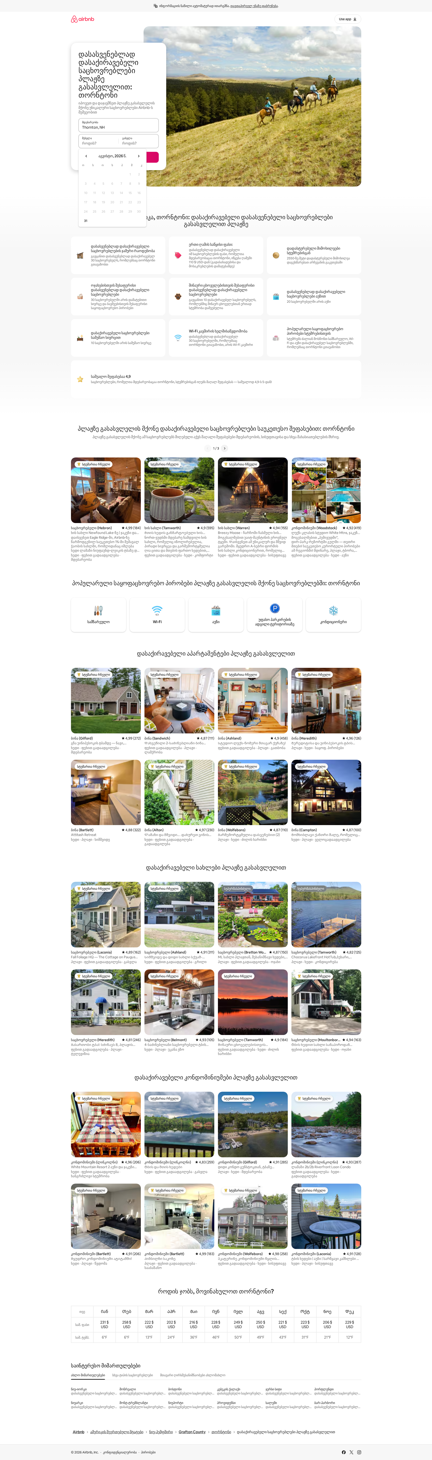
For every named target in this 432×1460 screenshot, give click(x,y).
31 (85, 221)
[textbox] (98, 143)
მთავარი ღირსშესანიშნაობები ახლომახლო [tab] (192, 1375)
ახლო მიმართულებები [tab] (88, 1375)
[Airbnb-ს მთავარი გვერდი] (82, 19)
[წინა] (207, 448)
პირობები (148, 1452)
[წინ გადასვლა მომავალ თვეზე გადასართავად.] (138, 156)
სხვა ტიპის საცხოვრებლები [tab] (132, 1375)
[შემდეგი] (224, 448)
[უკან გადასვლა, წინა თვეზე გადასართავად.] (86, 156)
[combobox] (118, 127)
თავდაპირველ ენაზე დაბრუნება (254, 6)
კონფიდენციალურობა (120, 1452)
